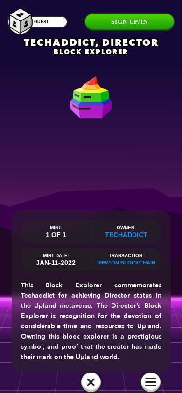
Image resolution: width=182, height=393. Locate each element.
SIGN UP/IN (129, 21)
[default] (91, 382)
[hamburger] (151, 382)
